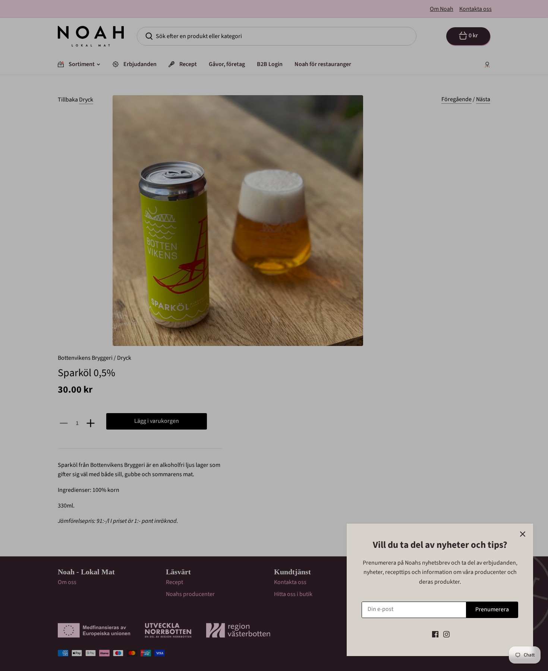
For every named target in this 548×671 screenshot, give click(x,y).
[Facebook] (435, 634)
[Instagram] (446, 634)
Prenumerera (492, 609)
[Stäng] (522, 534)
